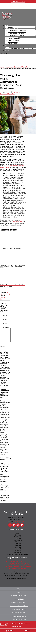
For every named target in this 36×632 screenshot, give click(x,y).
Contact (7, 50)
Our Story (10, 27)
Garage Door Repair (13, 43)
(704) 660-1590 (5, 294)
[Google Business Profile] (22, 525)
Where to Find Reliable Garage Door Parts (18, 565)
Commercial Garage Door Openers (17, 32)
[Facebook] (10, 525)
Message (6, 327)
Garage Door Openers (13, 40)
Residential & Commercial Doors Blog (10, 93)
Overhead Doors (19, 599)
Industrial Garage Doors (18, 595)
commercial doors (17, 221)
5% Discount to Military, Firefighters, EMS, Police (20, 48)
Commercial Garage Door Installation (17, 30)
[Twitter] (14, 525)
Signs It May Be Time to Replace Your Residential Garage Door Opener (18, 562)
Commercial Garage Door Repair (16, 35)
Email (5, 319)
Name (5, 315)
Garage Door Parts (12, 42)
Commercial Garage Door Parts (16, 33)
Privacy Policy (16, 626)
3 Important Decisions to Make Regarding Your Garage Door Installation (18, 567)
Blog (18, 589)
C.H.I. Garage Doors (18, 613)
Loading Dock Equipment (19, 609)
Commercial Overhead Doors (19, 606)
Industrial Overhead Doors (19, 602)
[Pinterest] (18, 525)
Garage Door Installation (14, 38)
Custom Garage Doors (19, 619)
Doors (19, 592)
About (6, 25)
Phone (5, 323)
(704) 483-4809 (3, 298)
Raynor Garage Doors (19, 616)
